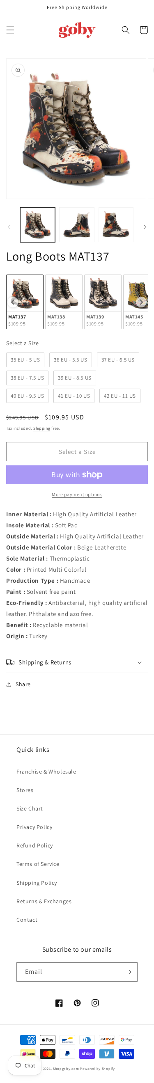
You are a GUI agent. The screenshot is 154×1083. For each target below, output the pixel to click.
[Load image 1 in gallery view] (37, 224)
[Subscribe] (128, 972)
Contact (26, 919)
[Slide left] (9, 227)
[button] (10, 30)
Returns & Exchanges (43, 901)
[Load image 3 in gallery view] (116, 224)
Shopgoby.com (66, 1068)
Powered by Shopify (97, 1068)
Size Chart (29, 808)
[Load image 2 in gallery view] (76, 224)
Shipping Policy (36, 882)
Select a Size (22, 343)
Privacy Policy (34, 827)
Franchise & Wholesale (46, 771)
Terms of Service (38, 864)
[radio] (25, 302)
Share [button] (23, 684)
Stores (25, 790)
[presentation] (12, 302)
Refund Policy (34, 845)
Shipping (42, 428)
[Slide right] (145, 227)
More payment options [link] (77, 494)
